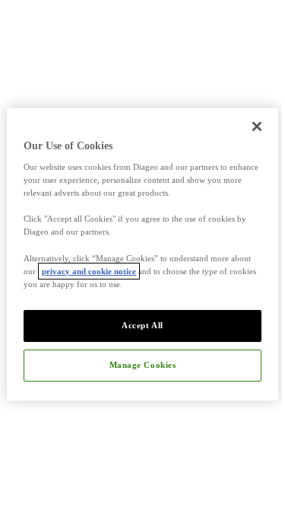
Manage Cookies (142, 364)
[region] (142, 253)
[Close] (257, 125)
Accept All (142, 325)
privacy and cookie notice (89, 271)
